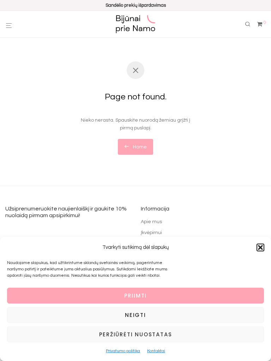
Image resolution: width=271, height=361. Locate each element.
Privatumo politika (123, 351)
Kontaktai (156, 351)
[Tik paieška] (250, 24)
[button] (260, 247)
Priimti (135, 295)
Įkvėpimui (151, 232)
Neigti (135, 315)
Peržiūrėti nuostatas (135, 334)
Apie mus (151, 221)
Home (139, 147)
